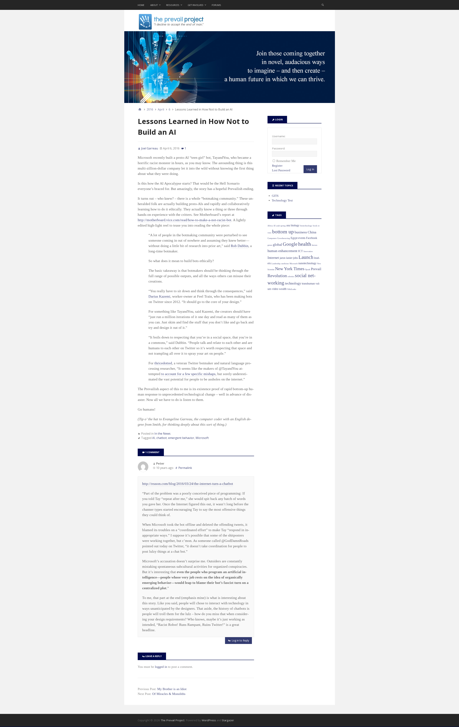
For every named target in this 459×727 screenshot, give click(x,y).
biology (295, 225)
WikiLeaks (291, 289)
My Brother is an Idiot (171, 689)
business (301, 232)
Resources (172, 5)
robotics (291, 276)
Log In (310, 169)
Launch (306, 257)
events (301, 237)
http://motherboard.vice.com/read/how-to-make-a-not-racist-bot (184, 220)
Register (277, 165)
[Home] (140, 109)
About (154, 5)
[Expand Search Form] (323, 5)
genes (270, 245)
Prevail (316, 269)
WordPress (209, 720)
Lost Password (281, 170)
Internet (273, 258)
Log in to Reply (240, 640)
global (277, 244)
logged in (161, 667)
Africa (270, 226)
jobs (295, 257)
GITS (275, 195)
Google (290, 244)
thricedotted (163, 363)
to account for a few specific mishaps (188, 374)
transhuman (308, 283)
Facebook (311, 237)
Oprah (307, 269)
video (275, 288)
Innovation (308, 251)
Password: (278, 148)
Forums (216, 5)
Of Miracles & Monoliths (168, 694)
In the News (162, 434)
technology (293, 283)
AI (153, 438)
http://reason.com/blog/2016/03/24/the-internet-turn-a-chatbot (187, 484)
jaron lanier (286, 257)
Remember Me (286, 161)
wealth (283, 288)
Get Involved (195, 5)
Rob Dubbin (239, 246)
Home (141, 5)
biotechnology (306, 226)
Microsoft (202, 438)
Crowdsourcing (283, 238)
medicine (285, 264)
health (304, 244)
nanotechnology (307, 263)
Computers (272, 238)
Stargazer (228, 720)
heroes (314, 245)
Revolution (277, 275)
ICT (300, 251)
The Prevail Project (172, 720)
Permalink (185, 468)
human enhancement (282, 251)
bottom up (283, 231)
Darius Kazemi (159, 296)
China (312, 232)
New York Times (289, 268)
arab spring (281, 226)
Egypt (294, 237)
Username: (278, 136)
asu (288, 225)
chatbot (161, 438)
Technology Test (282, 200)
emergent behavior (181, 438)
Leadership (276, 264)
